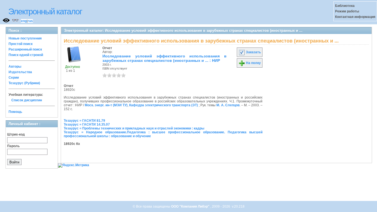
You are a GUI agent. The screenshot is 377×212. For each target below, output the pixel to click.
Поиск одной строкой (26, 55)
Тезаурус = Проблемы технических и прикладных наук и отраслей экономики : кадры (134, 128)
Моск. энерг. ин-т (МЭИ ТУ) (106, 105)
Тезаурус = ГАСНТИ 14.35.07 (87, 124)
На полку (253, 63)
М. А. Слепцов (227, 105)
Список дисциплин (26, 100)
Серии (14, 78)
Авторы (15, 66)
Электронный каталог (45, 11)
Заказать (253, 52)
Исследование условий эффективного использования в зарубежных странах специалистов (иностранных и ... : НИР (164, 58)
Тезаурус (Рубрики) (24, 83)
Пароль (13, 146)
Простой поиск (21, 44)
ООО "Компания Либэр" (190, 206)
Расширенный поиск (25, 49)
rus (30, 21)
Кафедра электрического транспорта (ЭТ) (163, 105)
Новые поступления (25, 38)
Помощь (15, 112)
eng (24, 21)
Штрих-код (16, 134)
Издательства (20, 72)
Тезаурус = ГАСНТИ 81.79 (84, 121)
